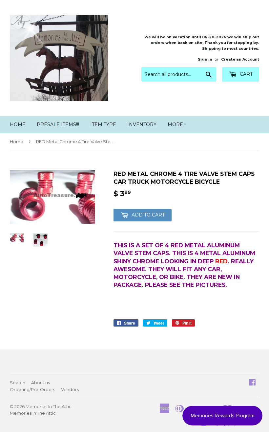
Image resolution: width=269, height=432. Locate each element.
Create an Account (240, 59)
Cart (245, 74)
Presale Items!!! (58, 124)
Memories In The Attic (49, 406)
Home (18, 124)
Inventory (141, 124)
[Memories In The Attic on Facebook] (252, 383)
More (175, 124)
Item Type (103, 124)
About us (40, 382)
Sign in (205, 59)
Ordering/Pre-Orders (32, 389)
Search (17, 382)
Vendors (70, 389)
